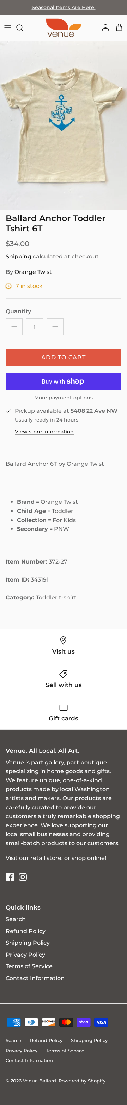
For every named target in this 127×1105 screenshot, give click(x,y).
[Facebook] (10, 877)
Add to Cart (63, 357)
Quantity (18, 311)
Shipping (18, 256)
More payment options (63, 398)
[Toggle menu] (8, 28)
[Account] (103, 28)
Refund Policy (26, 931)
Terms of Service (29, 966)
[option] (63, 125)
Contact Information (35, 978)
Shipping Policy (28, 942)
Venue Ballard (39, 1081)
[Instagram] (23, 877)
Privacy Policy (25, 954)
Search (16, 919)
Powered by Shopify (82, 1081)
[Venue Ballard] (63, 27)
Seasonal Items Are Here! (64, 7)
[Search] (23, 28)
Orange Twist (33, 272)
